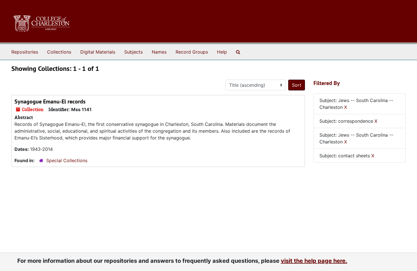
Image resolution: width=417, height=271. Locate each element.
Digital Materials (97, 52)
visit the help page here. (314, 260)
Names (159, 52)
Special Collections (66, 160)
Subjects (133, 52)
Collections (59, 52)
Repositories (24, 52)
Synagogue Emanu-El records (49, 101)
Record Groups (192, 52)
